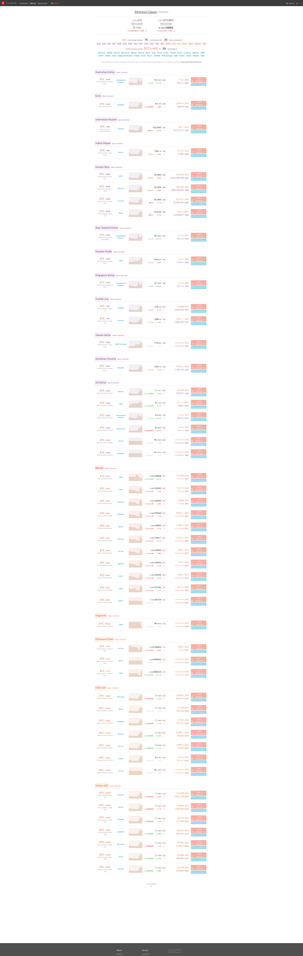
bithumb (121, 188)
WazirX (120, 152)
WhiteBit (121, 105)
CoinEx (120, 576)
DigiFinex (121, 564)
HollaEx (121, 807)
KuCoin (120, 551)
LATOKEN (120, 832)
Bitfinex (121, 392)
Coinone (121, 201)
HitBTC (120, 601)
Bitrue (121, 527)
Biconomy (120, 697)
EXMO (121, 759)
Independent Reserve (121, 81)
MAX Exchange (120, 344)
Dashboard (145, 954)
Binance (121, 320)
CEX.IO (120, 441)
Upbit (121, 176)
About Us (120, 954)
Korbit (121, 213)
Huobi (121, 857)
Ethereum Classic (146, 11)
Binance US (121, 429)
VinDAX (121, 869)
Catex (121, 490)
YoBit (121, 261)
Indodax (121, 129)
